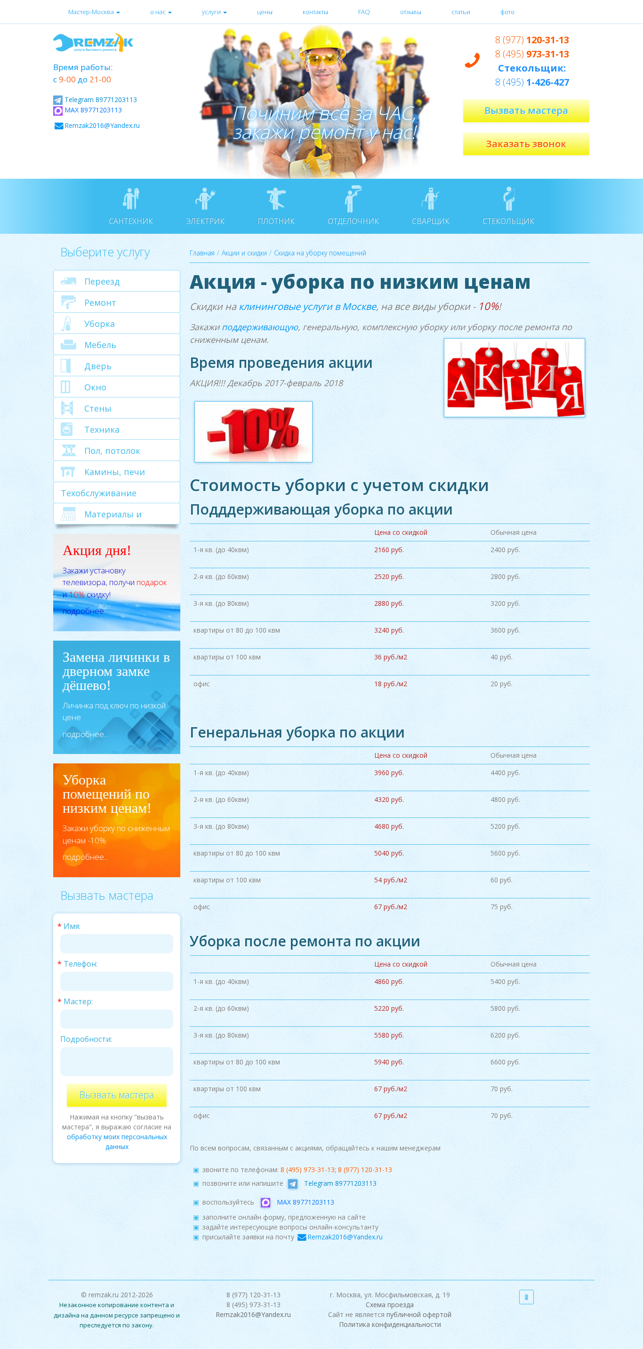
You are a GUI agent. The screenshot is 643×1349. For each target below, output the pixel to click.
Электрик (205, 221)
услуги (212, 12)
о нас (158, 12)
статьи (460, 12)
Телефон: (80, 964)
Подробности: (86, 1039)
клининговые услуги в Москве (307, 306)
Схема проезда (390, 1304)
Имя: (72, 926)
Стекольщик (508, 221)
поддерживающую (260, 327)
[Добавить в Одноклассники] (526, 1297)
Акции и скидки (244, 252)
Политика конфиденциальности (390, 1324)
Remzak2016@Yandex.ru (102, 125)
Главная (202, 252)
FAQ (364, 12)
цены (265, 12)
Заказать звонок (526, 143)
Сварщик (431, 221)
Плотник (276, 221)
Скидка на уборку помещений (320, 252)
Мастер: (78, 1001)
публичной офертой (418, 1314)
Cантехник (131, 221)
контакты (315, 12)
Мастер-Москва (91, 12)
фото (507, 12)
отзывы (410, 12)
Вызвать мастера (526, 110)
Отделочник (353, 221)
